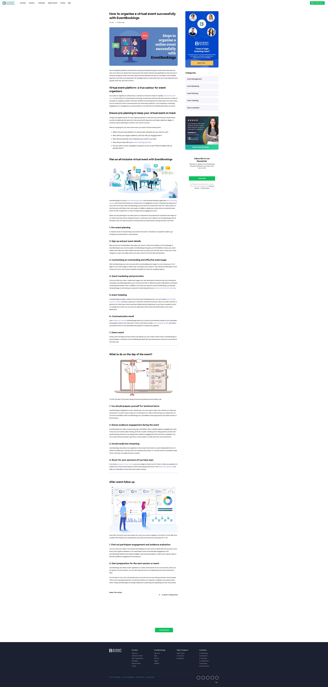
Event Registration (137, 658)
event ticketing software (135, 201)
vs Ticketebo (203, 658)
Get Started (164, 630)
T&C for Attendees (115, 677)
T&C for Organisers (128, 677)
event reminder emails (160, 323)
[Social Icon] (198, 677)
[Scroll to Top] (217, 682)
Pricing (62, 3)
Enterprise (41, 3)
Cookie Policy (150, 677)
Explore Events (52, 3)
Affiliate (156, 663)
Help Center (180, 653)
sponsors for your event (125, 464)
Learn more (201, 63)
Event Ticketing (192, 101)
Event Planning (192, 93)
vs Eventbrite (203, 656)
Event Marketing (193, 86)
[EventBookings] (9, 3)
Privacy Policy (205, 188)
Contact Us (180, 656)
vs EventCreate (204, 666)
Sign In (156, 661)
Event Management (194, 79)
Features (23, 3)
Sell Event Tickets (137, 656)
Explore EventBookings (200, 147)
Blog (155, 656)
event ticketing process (141, 142)
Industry (32, 3)
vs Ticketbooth (204, 661)
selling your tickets (119, 320)
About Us (157, 653)
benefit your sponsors (165, 467)
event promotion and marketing (165, 288)
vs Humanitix (203, 663)
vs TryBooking (203, 653)
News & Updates (193, 108)
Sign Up (156, 658)
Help (69, 3)
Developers (180, 658)
